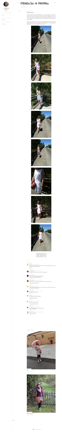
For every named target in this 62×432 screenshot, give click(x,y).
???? (27, 370)
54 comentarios (32, 371)
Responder (31, 273)
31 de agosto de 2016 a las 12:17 (36, 295)
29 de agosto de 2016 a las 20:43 (39, 275)
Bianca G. (30, 264)
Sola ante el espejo (32, 275)
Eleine (30, 301)
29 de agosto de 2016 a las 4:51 (36, 264)
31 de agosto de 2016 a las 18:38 (35, 301)
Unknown (30, 295)
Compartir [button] (28, 371)
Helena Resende (31, 280)
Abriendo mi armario (35, 4)
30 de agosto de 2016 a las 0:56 (38, 280)
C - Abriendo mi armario (6, 8)
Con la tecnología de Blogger (37, 429)
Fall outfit (30, 413)
